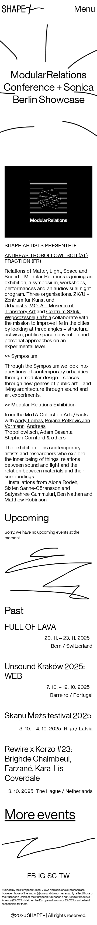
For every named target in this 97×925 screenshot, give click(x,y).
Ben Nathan (70, 494)
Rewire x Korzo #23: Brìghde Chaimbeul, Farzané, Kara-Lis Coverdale (38, 763)
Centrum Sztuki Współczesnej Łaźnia (43, 314)
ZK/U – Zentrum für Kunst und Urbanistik (47, 300)
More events (40, 815)
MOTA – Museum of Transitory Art (39, 309)
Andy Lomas (29, 420)
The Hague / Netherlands (64, 791)
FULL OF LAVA (30, 627)
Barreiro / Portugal (71, 695)
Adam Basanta (56, 432)
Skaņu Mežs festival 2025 (48, 716)
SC (52, 876)
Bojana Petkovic (63, 420)
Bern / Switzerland (71, 646)
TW (64, 876)
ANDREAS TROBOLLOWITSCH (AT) (46, 255)
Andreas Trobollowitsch (25, 429)
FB (31, 876)
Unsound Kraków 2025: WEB (45, 671)
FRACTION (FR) (23, 261)
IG (41, 876)
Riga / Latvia (78, 729)
